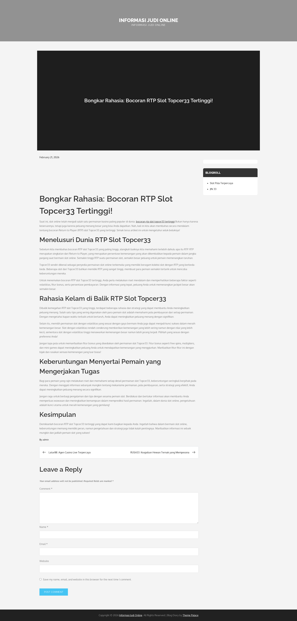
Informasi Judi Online (148, 20)
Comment (45, 488)
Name (43, 527)
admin (46, 439)
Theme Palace (190, 615)
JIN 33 (213, 189)
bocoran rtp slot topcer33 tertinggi (155, 221)
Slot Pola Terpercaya (221, 183)
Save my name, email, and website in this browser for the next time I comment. (87, 579)
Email (43, 544)
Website (44, 561)
